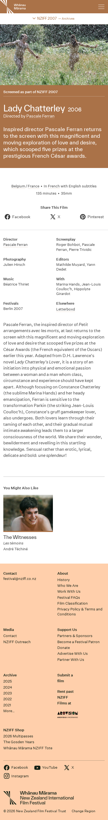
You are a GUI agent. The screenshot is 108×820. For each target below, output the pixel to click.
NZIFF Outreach (17, 642)
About (62, 573)
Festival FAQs (68, 597)
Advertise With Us (72, 653)
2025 (7, 681)
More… (9, 711)
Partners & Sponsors (74, 635)
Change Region (83, 811)
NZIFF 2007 (47, 92)
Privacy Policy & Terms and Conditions (79, 611)
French (54, 186)
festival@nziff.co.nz (19, 578)
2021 (7, 705)
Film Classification (72, 603)
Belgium (18, 186)
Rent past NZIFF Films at (65, 697)
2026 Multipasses (18, 736)
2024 (7, 687)
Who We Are (67, 585)
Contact (10, 573)
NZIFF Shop (13, 730)
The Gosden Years (18, 742)
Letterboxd (65, 309)
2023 (7, 693)
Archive (10, 675)
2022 (7, 699)
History (63, 579)
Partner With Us (70, 659)
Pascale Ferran (40, 116)
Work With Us (69, 591)
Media (8, 629)
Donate (63, 647)
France (33, 186)
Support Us (67, 629)
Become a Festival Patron (78, 642)
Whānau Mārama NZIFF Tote (27, 748)
